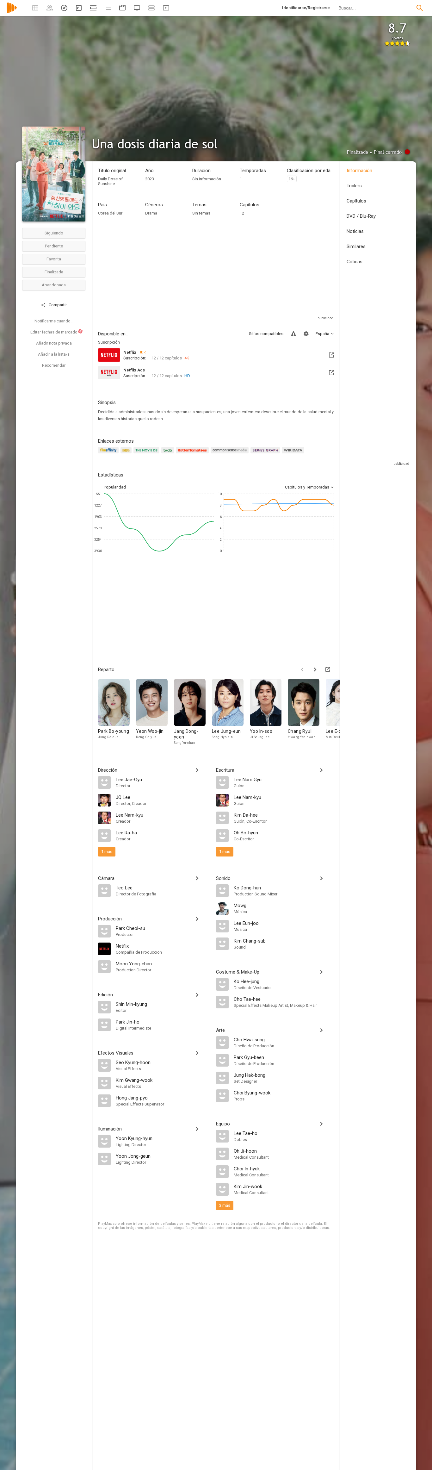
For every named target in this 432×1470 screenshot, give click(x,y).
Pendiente (54, 246)
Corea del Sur (110, 213)
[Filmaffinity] (109, 454)
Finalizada (54, 272)
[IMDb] (126, 454)
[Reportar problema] (293, 333)
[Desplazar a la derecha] (315, 669)
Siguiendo (54, 233)
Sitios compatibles (266, 333)
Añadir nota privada (54, 343)
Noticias (355, 231)
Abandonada (54, 285)
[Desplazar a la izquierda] (302, 669)
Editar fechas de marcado (56, 331)
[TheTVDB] (168, 454)
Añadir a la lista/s (54, 354)
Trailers (354, 186)
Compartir (57, 304)
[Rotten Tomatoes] (193, 454)
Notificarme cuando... (53, 321)
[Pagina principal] (11, 11)
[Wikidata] (294, 454)
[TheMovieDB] (147, 454)
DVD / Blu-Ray (361, 216)
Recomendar (53, 365)
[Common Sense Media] (230, 454)
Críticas (354, 262)
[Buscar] (419, 8)
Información (359, 170)
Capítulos (356, 201)
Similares (356, 246)
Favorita (53, 259)
